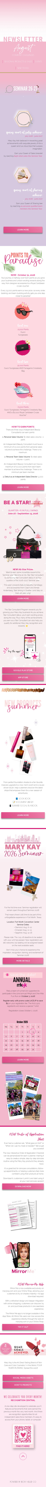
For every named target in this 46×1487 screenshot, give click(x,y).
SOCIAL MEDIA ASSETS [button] (23, 1378)
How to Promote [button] (23, 1385)
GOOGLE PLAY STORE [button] (23, 670)
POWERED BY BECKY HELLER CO (23, 1482)
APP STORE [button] (23, 677)
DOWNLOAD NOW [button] (23, 1186)
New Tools (23, 68)
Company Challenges (23, 55)
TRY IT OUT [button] (23, 1327)
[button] (23, 1456)
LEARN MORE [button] (23, 598)
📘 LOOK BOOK (23, 798)
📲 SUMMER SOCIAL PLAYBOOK (23, 805)
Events (38, 61)
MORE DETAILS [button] (23, 961)
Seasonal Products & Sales (18, 61)
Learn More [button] (23, 230)
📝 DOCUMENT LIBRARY (23, 802)
